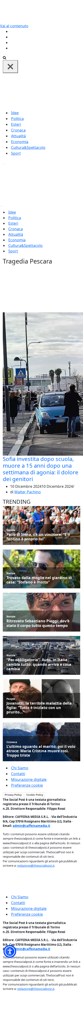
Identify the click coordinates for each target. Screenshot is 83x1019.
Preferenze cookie (27, 785)
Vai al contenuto (14, 25)
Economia (19, 141)
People (10, 698)
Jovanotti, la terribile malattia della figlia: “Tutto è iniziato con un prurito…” (39, 708)
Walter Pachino (27, 491)
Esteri (16, 124)
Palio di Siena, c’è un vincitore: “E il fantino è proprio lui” (38, 536)
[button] (10, 951)
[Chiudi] (10, 66)
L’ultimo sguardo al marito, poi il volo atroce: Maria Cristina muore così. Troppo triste (40, 751)
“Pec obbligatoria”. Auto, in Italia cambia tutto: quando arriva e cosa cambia (38, 664)
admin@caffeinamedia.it (31, 826)
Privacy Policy (13, 794)
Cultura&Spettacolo (28, 147)
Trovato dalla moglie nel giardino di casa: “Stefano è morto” (39, 580)
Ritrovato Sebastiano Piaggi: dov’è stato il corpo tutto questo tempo (37, 623)
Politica (17, 118)
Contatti (18, 773)
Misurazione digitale (29, 779)
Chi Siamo (19, 767)
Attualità (18, 135)
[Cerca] (4, 57)
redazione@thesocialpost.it (35, 865)
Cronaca (18, 130)
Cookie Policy (34, 794)
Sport (16, 153)
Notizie (10, 530)
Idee (15, 112)
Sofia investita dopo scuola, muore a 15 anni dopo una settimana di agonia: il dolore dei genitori (40, 468)
